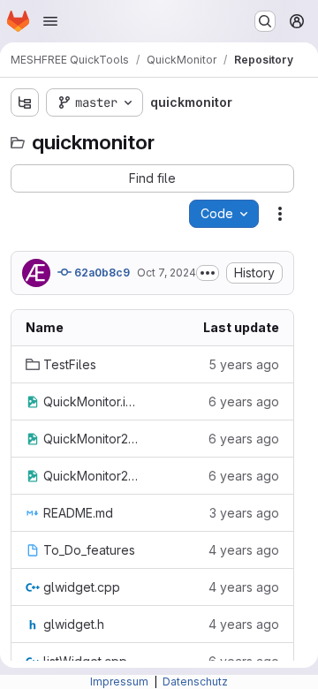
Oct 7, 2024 (166, 272)
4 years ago (243, 549)
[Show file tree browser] (25, 102)
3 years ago (244, 512)
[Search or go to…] (265, 21)
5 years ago (243, 364)
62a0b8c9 (101, 272)
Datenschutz (195, 681)
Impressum (120, 681)
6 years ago (243, 401)
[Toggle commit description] (207, 273)
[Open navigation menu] (50, 21)
